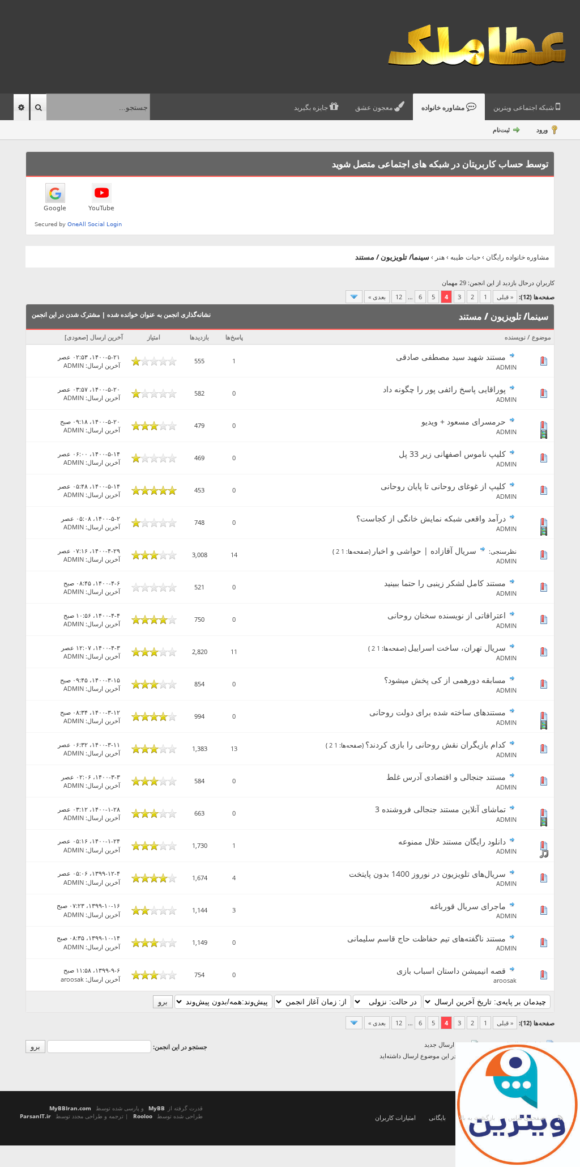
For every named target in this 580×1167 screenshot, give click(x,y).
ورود (542, 129)
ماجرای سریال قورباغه (468, 906)
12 (398, 296)
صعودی (76, 337)
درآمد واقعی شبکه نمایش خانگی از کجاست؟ (431, 518)
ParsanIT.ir (35, 1116)
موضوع (541, 337)
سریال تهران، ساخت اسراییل (457, 647)
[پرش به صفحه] (354, 296)
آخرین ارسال (106, 337)
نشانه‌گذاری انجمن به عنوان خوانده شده (159, 314)
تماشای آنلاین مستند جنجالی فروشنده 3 (440, 809)
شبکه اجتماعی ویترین (524, 108)
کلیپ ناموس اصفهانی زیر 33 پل (452, 453)
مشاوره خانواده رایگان (517, 257)
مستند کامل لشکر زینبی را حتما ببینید (445, 583)
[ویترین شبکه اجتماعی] (517, 1104)
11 (234, 651)
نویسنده (515, 337)
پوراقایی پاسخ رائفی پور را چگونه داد (444, 389)
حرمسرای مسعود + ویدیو (463, 421)
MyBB (156, 1108)
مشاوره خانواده (443, 108)
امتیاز (153, 337)
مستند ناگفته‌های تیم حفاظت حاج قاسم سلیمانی (426, 938)
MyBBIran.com (70, 1108)
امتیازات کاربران (395, 1117)
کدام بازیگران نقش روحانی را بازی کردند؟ (435, 744)
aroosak (505, 980)
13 (234, 748)
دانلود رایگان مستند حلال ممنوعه (452, 841)
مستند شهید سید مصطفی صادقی (451, 356)
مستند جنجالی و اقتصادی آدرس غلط (446, 776)
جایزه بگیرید (312, 108)
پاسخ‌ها (234, 337)
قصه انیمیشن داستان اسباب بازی (451, 970)
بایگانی (437, 1117)
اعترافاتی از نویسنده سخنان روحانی (446, 615)
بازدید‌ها (199, 337)
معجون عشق (374, 108)
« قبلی (505, 296)
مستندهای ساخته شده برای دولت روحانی (437, 712)
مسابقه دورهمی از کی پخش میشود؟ (445, 679)
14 (234, 554)
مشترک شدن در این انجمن (66, 314)
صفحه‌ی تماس (526, 1117)
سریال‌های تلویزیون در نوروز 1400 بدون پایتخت (427, 873)
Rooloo (142, 1116)
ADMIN (506, 367)
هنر (440, 257)
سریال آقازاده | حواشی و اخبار (424, 550)
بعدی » (377, 296)
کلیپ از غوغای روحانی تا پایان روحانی (443, 486)
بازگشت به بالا (477, 1117)
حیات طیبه (465, 257)
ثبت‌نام (501, 129)
